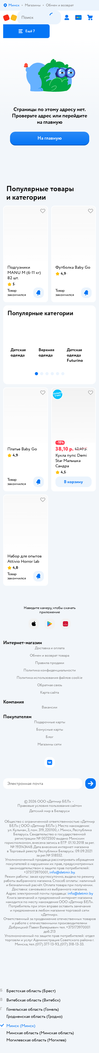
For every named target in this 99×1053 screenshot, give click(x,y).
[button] (26, 31)
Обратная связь (49, 685)
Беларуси (62, 811)
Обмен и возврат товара (49, 655)
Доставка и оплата (49, 648)
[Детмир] (10, 17)
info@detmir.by (62, 872)
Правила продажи (49, 663)
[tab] (21, 345)
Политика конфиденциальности (49, 670)
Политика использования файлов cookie (49, 677)
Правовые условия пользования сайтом (49, 806)
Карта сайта (49, 692)
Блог (49, 737)
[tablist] (49, 345)
